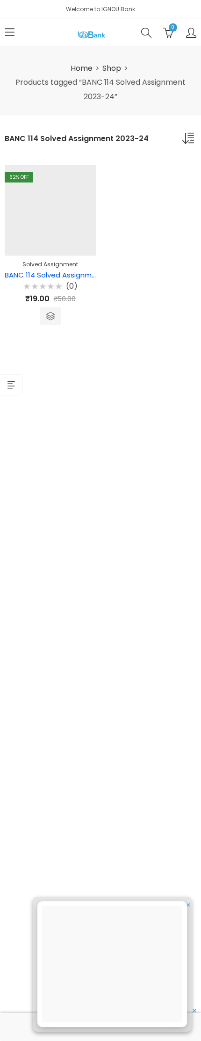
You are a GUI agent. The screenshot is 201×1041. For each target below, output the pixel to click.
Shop (111, 68)
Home (82, 68)
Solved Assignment (50, 264)
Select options (50, 316)
